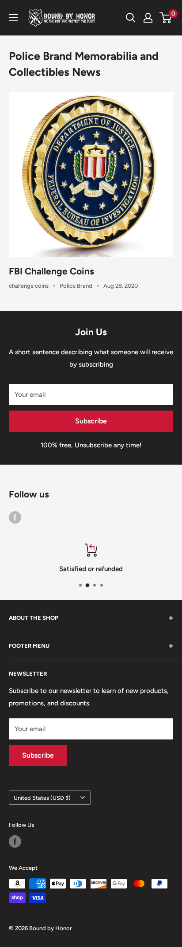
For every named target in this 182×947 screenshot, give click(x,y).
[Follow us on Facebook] (15, 516)
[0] (165, 17)
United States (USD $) (42, 797)
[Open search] (131, 18)
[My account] (148, 18)
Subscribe (91, 421)
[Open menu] (13, 17)
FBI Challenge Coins (51, 271)
